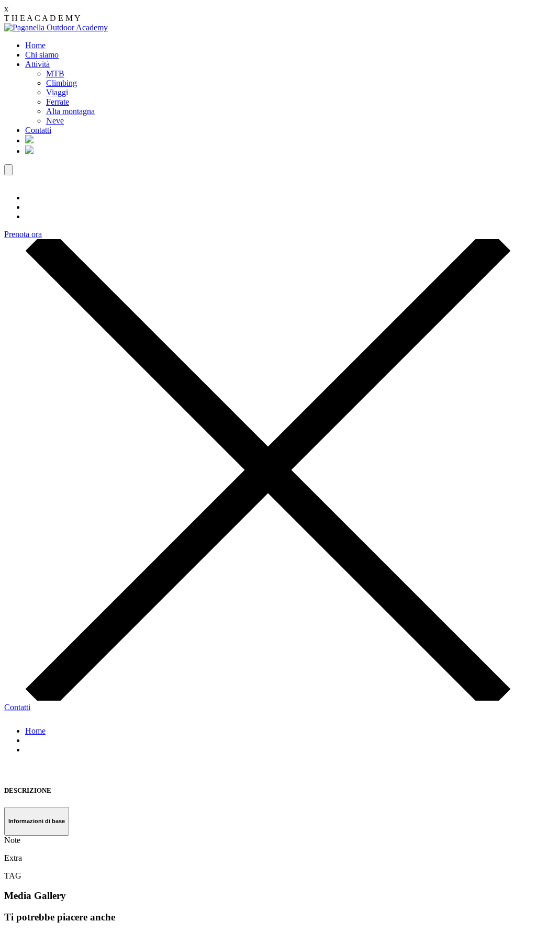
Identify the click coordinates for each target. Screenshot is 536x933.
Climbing (61, 82)
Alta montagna (70, 111)
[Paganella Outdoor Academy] (56, 27)
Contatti (38, 130)
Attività (37, 64)
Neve (55, 120)
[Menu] (8, 169)
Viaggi (57, 92)
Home (35, 45)
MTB (55, 73)
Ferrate (57, 101)
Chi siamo (42, 54)
